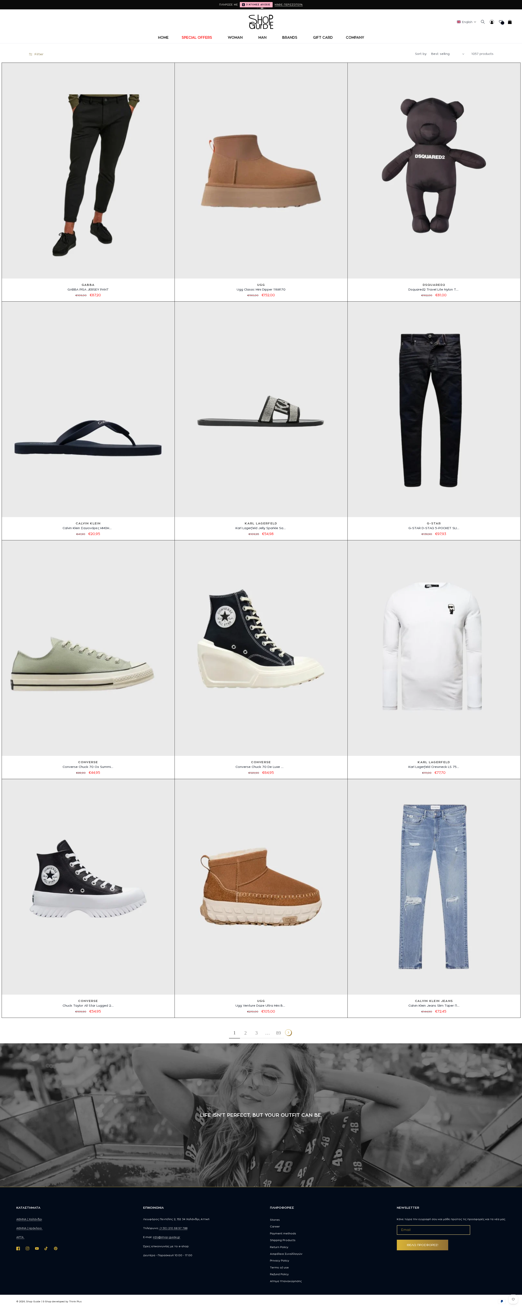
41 (75, 542)
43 (92, 542)
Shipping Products (282, 1240)
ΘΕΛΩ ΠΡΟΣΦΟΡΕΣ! (422, 1245)
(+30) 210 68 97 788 (173, 1228)
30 (430, 527)
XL (435, 781)
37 (248, 304)
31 (438, 527)
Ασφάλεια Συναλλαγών (286, 1253)
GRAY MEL (78, 304)
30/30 (416, 1020)
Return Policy (279, 1247)
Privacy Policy (279, 1260)
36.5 (74, 1020)
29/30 (402, 1020)
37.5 (256, 781)
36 (239, 304)
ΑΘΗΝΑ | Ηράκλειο (29, 1228)
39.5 (265, 1020)
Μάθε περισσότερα (289, 4)
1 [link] (234, 1032)
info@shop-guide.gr (166, 1237)
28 (411, 527)
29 (420, 527)
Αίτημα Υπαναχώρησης (286, 1281)
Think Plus (75, 1301)
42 (83, 542)
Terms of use (279, 1267)
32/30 (456, 1020)
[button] (198, 37)
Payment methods (283, 1233)
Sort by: (421, 53)
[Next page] (288, 1032)
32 (447, 527)
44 (101, 542)
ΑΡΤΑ (20, 1237)
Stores (275, 1219)
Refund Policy (279, 1274)
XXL (445, 781)
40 (275, 304)
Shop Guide (33, 1301)
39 (266, 304)
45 (105, 781)
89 (278, 1033)
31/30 (430, 1020)
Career (275, 1226)
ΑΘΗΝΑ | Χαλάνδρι (29, 1219)
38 (256, 304)
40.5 (276, 1020)
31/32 (443, 1020)
